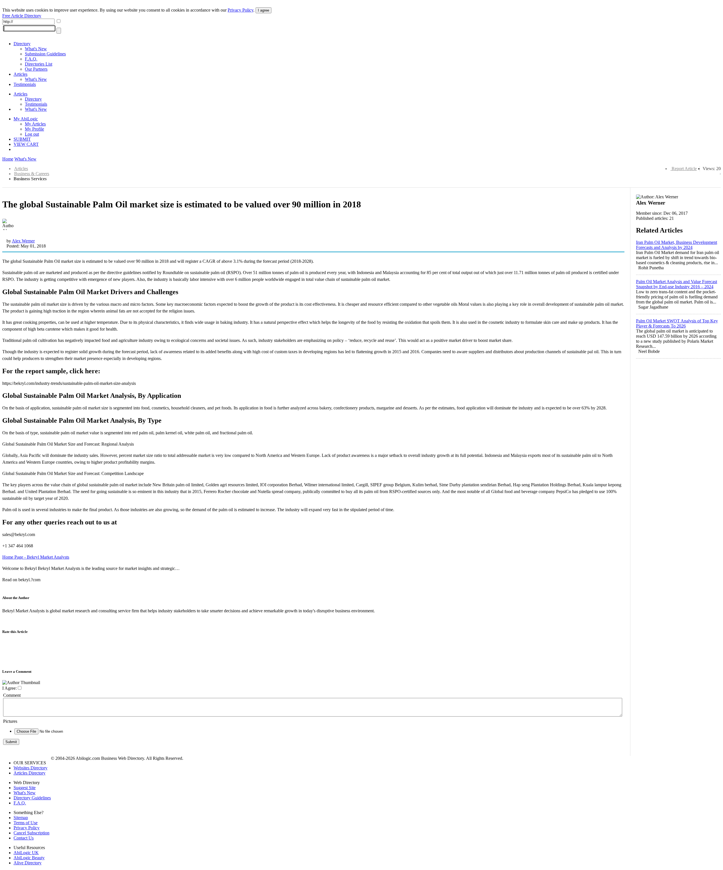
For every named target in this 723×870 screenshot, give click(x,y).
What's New (36, 48)
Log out (32, 134)
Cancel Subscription (31, 832)
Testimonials (25, 84)
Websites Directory (30, 767)
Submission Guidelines (45, 53)
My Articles (35, 124)
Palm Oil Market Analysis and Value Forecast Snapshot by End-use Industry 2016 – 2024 (676, 284)
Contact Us (24, 838)
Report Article (684, 168)
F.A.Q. (31, 59)
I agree (263, 10)
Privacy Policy (240, 10)
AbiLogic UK (26, 852)
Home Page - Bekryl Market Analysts (35, 557)
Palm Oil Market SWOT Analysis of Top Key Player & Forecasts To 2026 (677, 323)
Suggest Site (25, 787)
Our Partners (36, 69)
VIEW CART (26, 144)
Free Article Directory (21, 15)
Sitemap (21, 817)
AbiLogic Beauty (29, 857)
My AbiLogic (26, 118)
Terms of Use (26, 822)
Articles (20, 74)
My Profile (34, 129)
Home (7, 159)
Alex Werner (23, 240)
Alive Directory (28, 862)
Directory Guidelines (32, 797)
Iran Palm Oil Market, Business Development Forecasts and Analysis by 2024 (676, 245)
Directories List (38, 64)
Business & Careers (31, 173)
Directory (22, 43)
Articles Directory (29, 773)
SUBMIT (22, 139)
